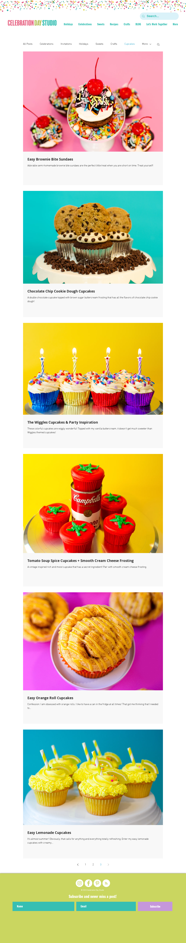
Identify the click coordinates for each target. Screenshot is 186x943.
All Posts (28, 44)
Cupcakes (129, 44)
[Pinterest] (97, 883)
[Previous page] (77, 864)
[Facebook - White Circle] (88, 883)
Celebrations (46, 44)
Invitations (66, 44)
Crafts (114, 44)
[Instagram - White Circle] (79, 883)
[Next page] (108, 864)
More (145, 44)
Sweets (99, 44)
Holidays (83, 44)
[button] (158, 45)
